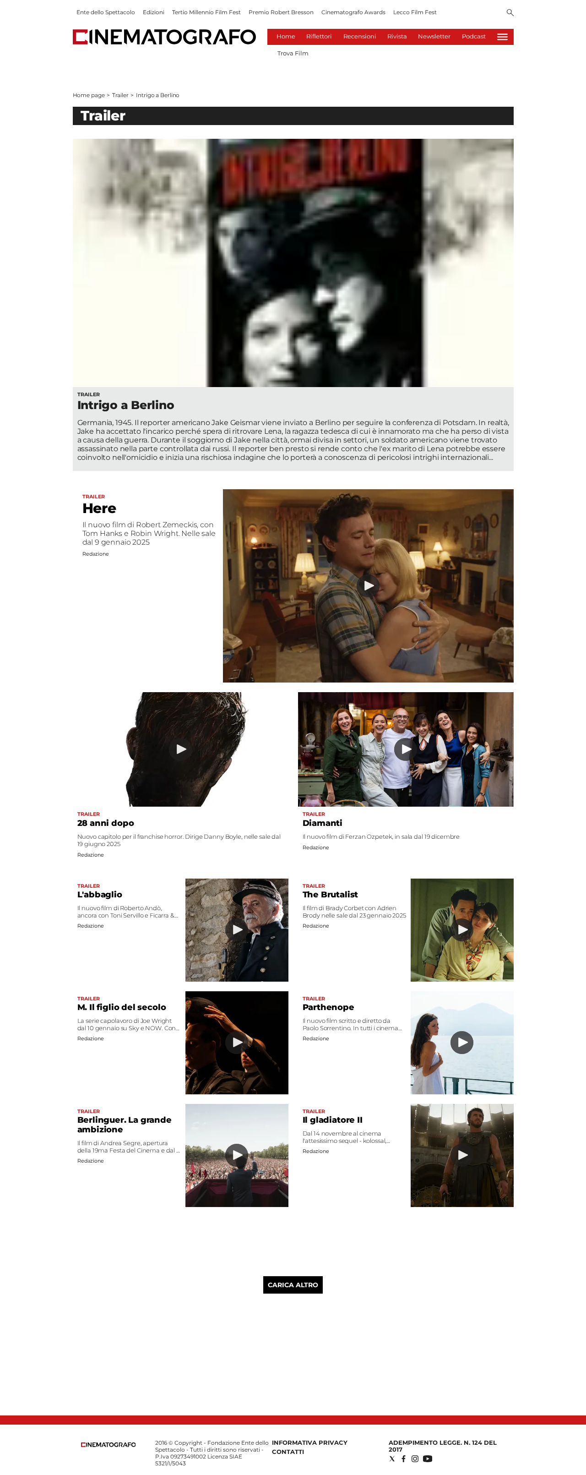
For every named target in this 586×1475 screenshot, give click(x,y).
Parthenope (328, 1007)
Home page (89, 95)
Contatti (288, 1451)
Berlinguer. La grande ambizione (124, 1125)
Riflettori (319, 36)
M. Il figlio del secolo (121, 1007)
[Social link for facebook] (403, 1458)
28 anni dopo (105, 823)
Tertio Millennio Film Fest (206, 12)
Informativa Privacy (309, 1442)
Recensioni (359, 36)
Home (286, 36)
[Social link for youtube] (427, 1458)
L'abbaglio (99, 895)
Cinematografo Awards (353, 12)
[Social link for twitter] (392, 1458)
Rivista (397, 36)
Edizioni (153, 12)
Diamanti (323, 823)
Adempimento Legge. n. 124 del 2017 (443, 1446)
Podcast (474, 36)
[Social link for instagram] (415, 1458)
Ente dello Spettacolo (105, 12)
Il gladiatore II (333, 1120)
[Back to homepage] (108, 1445)
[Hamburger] (502, 37)
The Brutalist (330, 895)
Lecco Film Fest (415, 12)
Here (99, 508)
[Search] (510, 13)
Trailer (120, 95)
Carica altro (293, 1285)
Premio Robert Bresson (281, 12)
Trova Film (293, 53)
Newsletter (434, 36)
